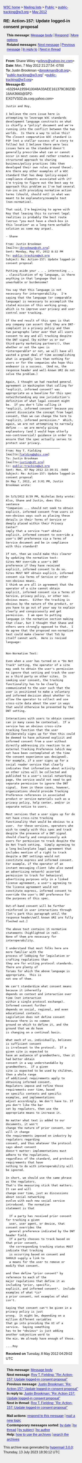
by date (65, 1425)
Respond (62, 35)
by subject (26, 1430)
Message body (42, 35)
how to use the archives (33, 1434)
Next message (48, 45)
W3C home (11, 7)
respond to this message (45, 1416)
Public (49, 7)
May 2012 (39, 12)
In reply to (30, 49)
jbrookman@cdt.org (54, 70)
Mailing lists (32, 7)
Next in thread (50, 49)
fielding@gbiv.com (33, 454)
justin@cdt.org (31, 462)
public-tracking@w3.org (24, 75)
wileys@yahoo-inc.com (55, 61)
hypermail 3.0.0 (61, 1447)
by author (43, 1430)
